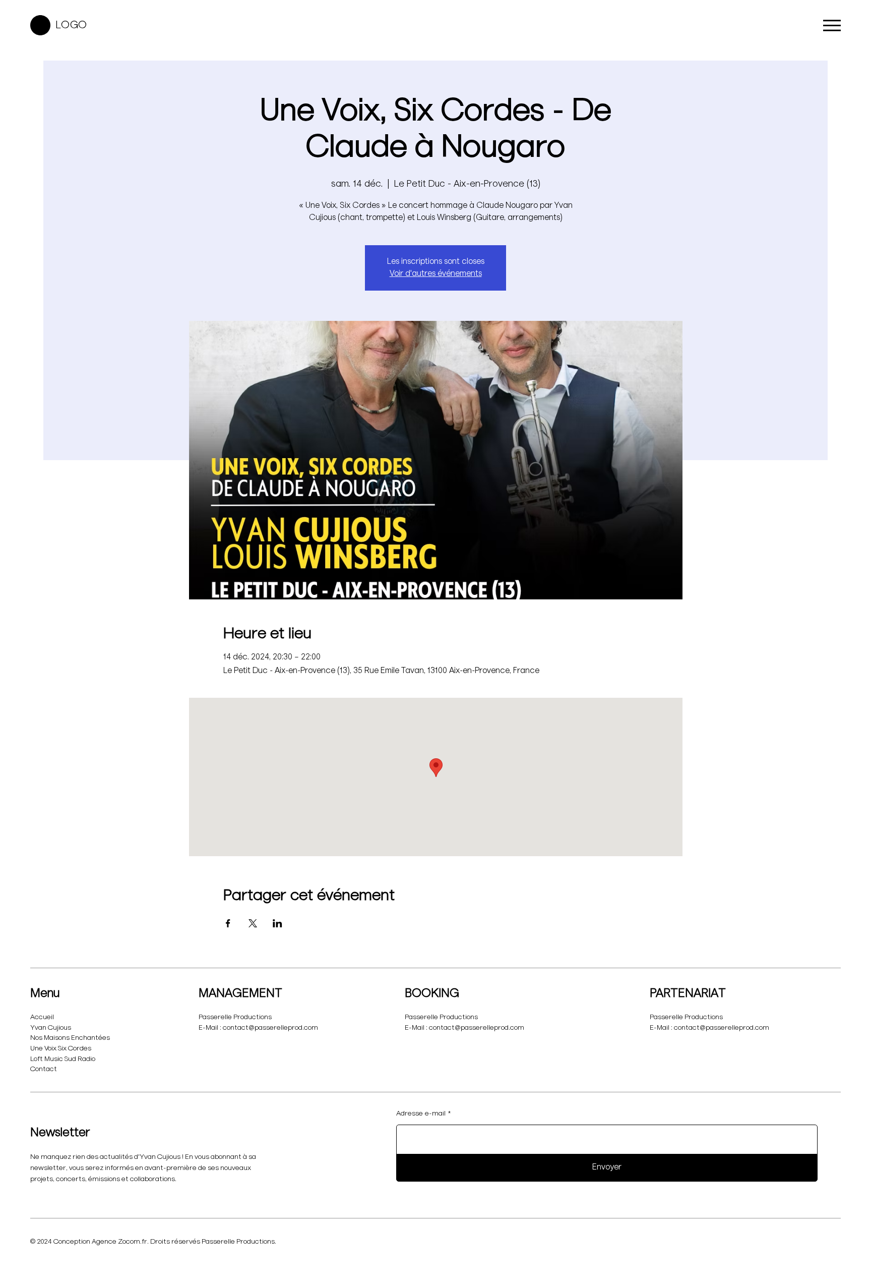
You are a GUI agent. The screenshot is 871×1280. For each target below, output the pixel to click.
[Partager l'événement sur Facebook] (228, 923)
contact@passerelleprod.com (270, 1027)
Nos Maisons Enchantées (70, 1037)
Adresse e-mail (421, 1113)
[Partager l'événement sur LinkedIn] (277, 923)
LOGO (71, 25)
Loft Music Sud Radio (62, 1059)
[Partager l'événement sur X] (253, 923)
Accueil (42, 1017)
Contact (43, 1069)
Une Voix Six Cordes (60, 1048)
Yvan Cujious (50, 1027)
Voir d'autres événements (436, 274)
